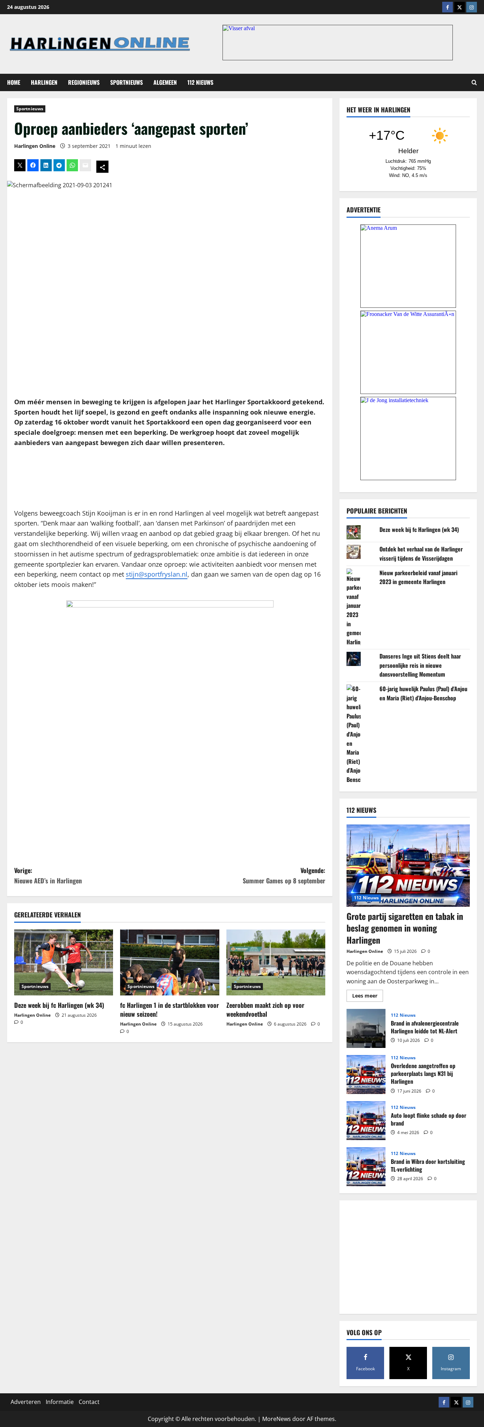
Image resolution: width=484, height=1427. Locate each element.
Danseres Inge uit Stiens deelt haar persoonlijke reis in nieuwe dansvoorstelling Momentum (420, 665)
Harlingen (44, 82)
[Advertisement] (169, 478)
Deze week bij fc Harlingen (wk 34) (59, 1005)
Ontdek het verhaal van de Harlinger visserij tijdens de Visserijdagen (421, 553)
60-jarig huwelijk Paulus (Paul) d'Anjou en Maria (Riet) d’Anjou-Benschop (423, 693)
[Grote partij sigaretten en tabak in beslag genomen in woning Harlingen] (408, 865)
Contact (89, 1402)
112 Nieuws (200, 82)
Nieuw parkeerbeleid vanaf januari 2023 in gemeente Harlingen (418, 577)
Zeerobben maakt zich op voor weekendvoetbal (265, 1009)
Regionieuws (84, 82)
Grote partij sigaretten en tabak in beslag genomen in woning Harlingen (405, 928)
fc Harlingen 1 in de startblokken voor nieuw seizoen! (169, 1009)
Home (13, 82)
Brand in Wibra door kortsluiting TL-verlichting (366, 1166)
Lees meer (367, 997)
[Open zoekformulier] (474, 82)
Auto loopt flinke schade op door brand (366, 1120)
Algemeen (165, 82)
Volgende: (284, 875)
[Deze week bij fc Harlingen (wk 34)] (63, 962)
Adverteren (26, 1402)
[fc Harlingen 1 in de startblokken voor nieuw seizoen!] (169, 962)
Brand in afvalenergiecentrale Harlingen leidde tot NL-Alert (366, 1028)
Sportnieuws (126, 82)
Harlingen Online (34, 146)
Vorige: (48, 875)
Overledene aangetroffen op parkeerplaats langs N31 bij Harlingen (366, 1074)
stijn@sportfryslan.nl (156, 574)
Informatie (60, 1402)
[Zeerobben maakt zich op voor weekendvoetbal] (275, 962)
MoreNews (276, 1419)
